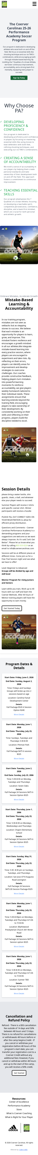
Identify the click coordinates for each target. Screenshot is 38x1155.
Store (19, 1109)
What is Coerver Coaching (19, 1113)
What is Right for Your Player (19, 1117)
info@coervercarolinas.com (22, 548)
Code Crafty (23, 1150)
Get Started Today (12, 608)
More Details (19, 714)
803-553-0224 (22, 545)
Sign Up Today (19, 78)
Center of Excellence (19, 1101)
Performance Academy (19, 1105)
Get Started (19, 1073)
